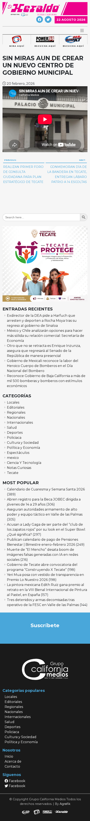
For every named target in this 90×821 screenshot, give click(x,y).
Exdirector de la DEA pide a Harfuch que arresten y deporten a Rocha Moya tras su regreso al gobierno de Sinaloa (42, 321)
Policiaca (14, 438)
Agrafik (65, 804)
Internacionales (20, 423)
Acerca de (13, 761)
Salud (12, 428)
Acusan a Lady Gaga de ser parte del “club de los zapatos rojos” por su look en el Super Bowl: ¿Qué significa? (46, 529)
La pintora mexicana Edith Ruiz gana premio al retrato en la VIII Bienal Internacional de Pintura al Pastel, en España (47, 590)
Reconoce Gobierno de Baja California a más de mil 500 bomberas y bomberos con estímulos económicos (46, 381)
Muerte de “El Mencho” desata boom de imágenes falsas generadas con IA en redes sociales (42, 555)
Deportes (15, 433)
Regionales (16, 412)
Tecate (12, 473)
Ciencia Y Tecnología (24, 463)
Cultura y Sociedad (23, 443)
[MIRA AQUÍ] (17, 40)
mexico (13, 458)
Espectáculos (18, 453)
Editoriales (15, 407)
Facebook (16, 781)
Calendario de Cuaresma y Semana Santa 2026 (46, 489)
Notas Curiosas (19, 468)
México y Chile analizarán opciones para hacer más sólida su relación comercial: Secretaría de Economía (45, 336)
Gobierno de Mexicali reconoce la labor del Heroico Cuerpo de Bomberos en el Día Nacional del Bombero (42, 366)
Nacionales (16, 418)
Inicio (9, 756)
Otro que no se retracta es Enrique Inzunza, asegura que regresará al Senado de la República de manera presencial (44, 351)
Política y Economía (23, 448)
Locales (13, 402)
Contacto (12, 766)
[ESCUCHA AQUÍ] (45, 40)
